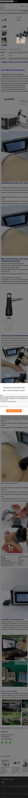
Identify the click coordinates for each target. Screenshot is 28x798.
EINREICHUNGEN (14, 411)
